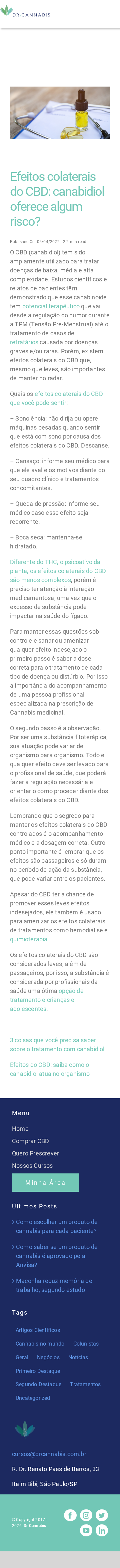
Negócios (48, 1357)
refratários (24, 342)
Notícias (78, 1357)
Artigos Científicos (38, 1330)
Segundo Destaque (38, 1384)
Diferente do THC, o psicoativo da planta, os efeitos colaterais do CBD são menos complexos (58, 570)
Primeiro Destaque (38, 1371)
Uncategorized (33, 1398)
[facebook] (70, 1515)
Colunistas (86, 1344)
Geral (22, 1357)
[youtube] (86, 1530)
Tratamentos (85, 1384)
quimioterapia (29, 939)
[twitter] (102, 1515)
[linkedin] (102, 1530)
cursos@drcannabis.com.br (49, 1453)
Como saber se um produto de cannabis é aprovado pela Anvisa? (57, 1255)
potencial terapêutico (51, 306)
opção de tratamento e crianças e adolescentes (47, 999)
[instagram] (86, 1515)
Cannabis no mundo (40, 1344)
